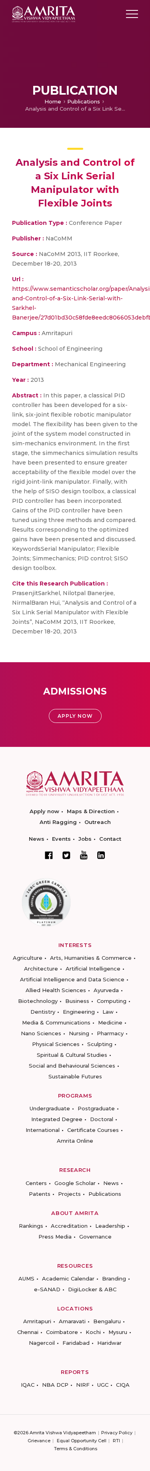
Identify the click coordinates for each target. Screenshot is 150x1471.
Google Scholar (75, 1183)
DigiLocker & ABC (92, 1289)
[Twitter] (66, 855)
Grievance (39, 1440)
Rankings (31, 1226)
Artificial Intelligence (93, 968)
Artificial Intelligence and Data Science (72, 979)
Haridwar (109, 1343)
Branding (114, 1278)
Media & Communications (56, 1022)
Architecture (41, 968)
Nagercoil (42, 1343)
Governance (95, 1236)
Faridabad (76, 1343)
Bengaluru (107, 1321)
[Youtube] (84, 855)
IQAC (27, 1385)
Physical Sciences (56, 1044)
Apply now (44, 811)
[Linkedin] (101, 855)
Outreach (97, 822)
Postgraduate (96, 1108)
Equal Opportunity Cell (81, 1440)
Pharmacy (110, 1033)
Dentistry (42, 1011)
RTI (116, 1440)
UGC (102, 1385)
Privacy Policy (116, 1432)
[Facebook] (49, 855)
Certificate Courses (93, 1130)
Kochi (93, 1332)
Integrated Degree (56, 1119)
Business (77, 1001)
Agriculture (27, 958)
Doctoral (101, 1119)
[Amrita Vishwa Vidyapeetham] (43, 13)
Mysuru (117, 1332)
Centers (36, 1183)
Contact (110, 839)
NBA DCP (55, 1385)
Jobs (85, 839)
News (36, 839)
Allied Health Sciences (56, 990)
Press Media (55, 1236)
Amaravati (72, 1321)
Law (108, 1011)
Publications (83, 101)
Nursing (79, 1033)
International (43, 1130)
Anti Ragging (58, 822)
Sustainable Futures (75, 1076)
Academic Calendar (68, 1278)
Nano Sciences (41, 1033)
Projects (69, 1194)
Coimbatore (62, 1332)
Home (52, 101)
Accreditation (69, 1226)
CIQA (123, 1385)
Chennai (27, 1332)
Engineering (79, 1011)
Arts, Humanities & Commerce (91, 958)
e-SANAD (47, 1289)
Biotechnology (38, 1001)
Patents (39, 1194)
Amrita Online (75, 1140)
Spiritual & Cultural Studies (72, 1055)
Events (61, 839)
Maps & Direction (91, 811)
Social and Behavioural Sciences (72, 1065)
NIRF (83, 1385)
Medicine (110, 1022)
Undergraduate (50, 1108)
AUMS (26, 1278)
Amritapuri (37, 1321)
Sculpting (99, 1044)
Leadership (110, 1226)
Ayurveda (106, 990)
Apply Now (75, 716)
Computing (111, 1001)
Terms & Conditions (75, 1448)
